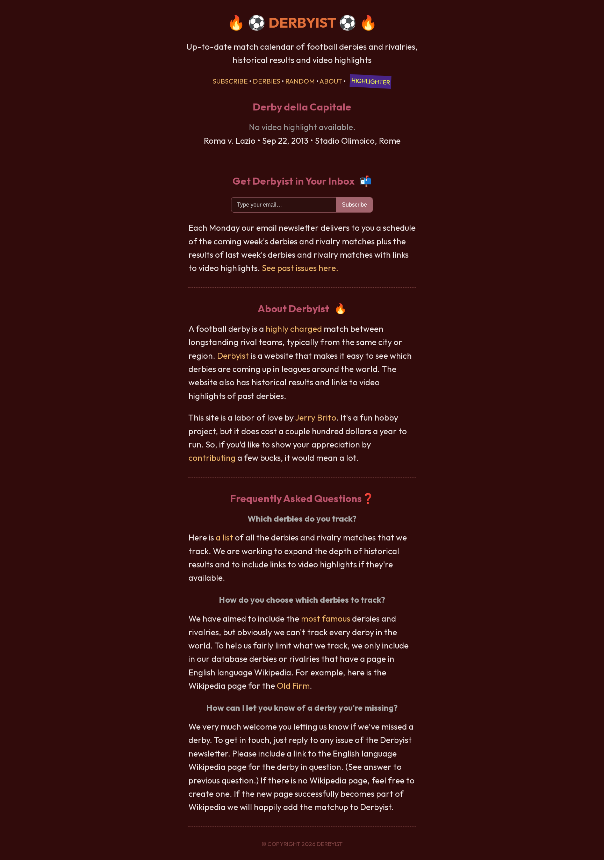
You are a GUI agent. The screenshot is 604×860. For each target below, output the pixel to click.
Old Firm (293, 685)
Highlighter (370, 81)
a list (224, 537)
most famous (325, 618)
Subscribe (230, 81)
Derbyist (233, 355)
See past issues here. (300, 268)
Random (300, 81)
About (330, 81)
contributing (212, 457)
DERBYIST (302, 22)
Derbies (266, 81)
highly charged (294, 328)
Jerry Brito (315, 417)
